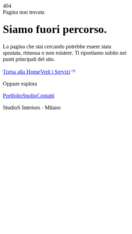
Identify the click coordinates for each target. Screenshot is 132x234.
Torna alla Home (21, 72)
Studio (29, 96)
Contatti (45, 96)
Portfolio (12, 96)
